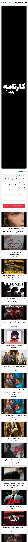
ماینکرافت (13, 190)
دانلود (20, 179)
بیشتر (5, 179)
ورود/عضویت (11, 207)
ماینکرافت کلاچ (20, 190)
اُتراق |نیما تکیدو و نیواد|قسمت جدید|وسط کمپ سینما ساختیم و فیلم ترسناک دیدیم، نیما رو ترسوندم (14, 392)
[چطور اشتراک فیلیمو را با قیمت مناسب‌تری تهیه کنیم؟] (14, 357)
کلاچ (8, 190)
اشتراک (13, 179)
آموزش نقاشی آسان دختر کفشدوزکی (14, 345)
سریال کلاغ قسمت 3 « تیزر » (14, 506)
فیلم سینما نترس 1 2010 (14, 439)
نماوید (17, 176)
